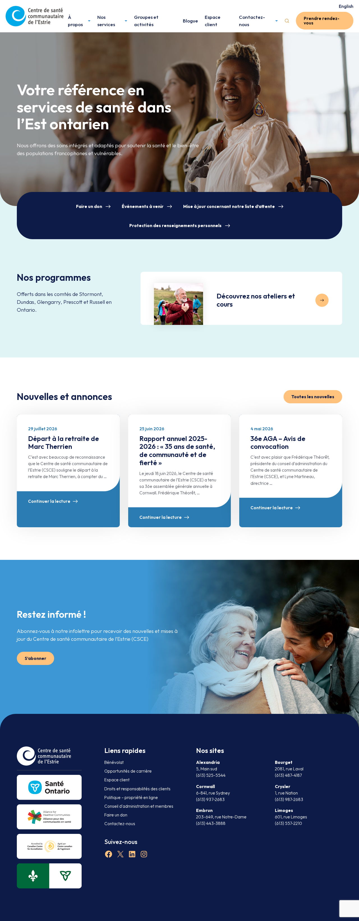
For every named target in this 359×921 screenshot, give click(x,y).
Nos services (106, 20)
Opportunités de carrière (128, 771)
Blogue (190, 21)
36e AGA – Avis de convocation (277, 442)
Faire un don (89, 206)
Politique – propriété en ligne (131, 797)
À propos (75, 20)
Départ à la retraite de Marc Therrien (63, 442)
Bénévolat (114, 762)
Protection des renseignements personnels (175, 225)
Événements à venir (143, 206)
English (346, 6)
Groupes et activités (146, 20)
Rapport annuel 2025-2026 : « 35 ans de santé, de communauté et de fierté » (177, 450)
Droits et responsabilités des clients (137, 788)
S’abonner (35, 658)
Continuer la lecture (49, 501)
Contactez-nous (252, 20)
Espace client (212, 20)
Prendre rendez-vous (321, 20)
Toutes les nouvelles (312, 396)
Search (287, 21)
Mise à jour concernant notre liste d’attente (229, 206)
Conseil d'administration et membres (138, 806)
